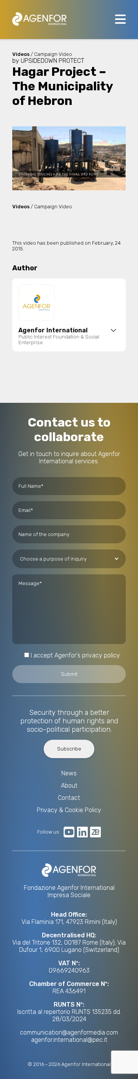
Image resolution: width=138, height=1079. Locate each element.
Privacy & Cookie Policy (69, 810)
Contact (69, 797)
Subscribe (69, 749)
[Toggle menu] (120, 19)
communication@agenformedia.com (69, 1032)
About (69, 785)
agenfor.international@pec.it (69, 1039)
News (69, 773)
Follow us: (48, 831)
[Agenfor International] (39, 19)
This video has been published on (52, 243)
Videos (21, 206)
